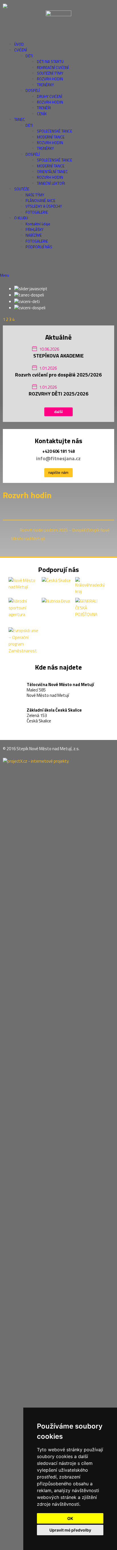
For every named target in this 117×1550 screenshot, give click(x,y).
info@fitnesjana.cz (58, 458)
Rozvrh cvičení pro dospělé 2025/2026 (58, 374)
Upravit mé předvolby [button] (70, 1530)
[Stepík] (58, 6)
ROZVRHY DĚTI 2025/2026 (58, 394)
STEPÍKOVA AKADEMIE (58, 355)
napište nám (58, 472)
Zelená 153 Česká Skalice (54, 711)
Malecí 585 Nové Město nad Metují (60, 685)
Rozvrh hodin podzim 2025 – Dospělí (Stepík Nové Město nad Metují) (60, 534)
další (58, 412)
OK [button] (70, 1518)
